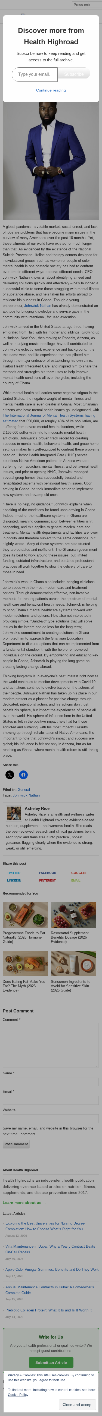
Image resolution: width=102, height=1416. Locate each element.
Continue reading (51, 90)
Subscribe (74, 74)
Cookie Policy (18, 1395)
